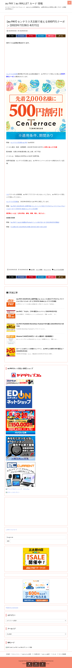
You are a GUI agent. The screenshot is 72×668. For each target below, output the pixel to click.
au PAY (33, 269)
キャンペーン (47, 269)
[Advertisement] (36, 58)
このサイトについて (11, 529)
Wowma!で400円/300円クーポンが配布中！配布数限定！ (35, 336)
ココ (7, 194)
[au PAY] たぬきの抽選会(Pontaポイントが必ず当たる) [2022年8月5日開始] (35, 222)
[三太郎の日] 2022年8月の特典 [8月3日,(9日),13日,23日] (29, 227)
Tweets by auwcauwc (12, 608)
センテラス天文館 (12, 74)
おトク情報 (39, 269)
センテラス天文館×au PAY (19, 142)
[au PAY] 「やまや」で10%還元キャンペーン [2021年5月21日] (36, 311)
